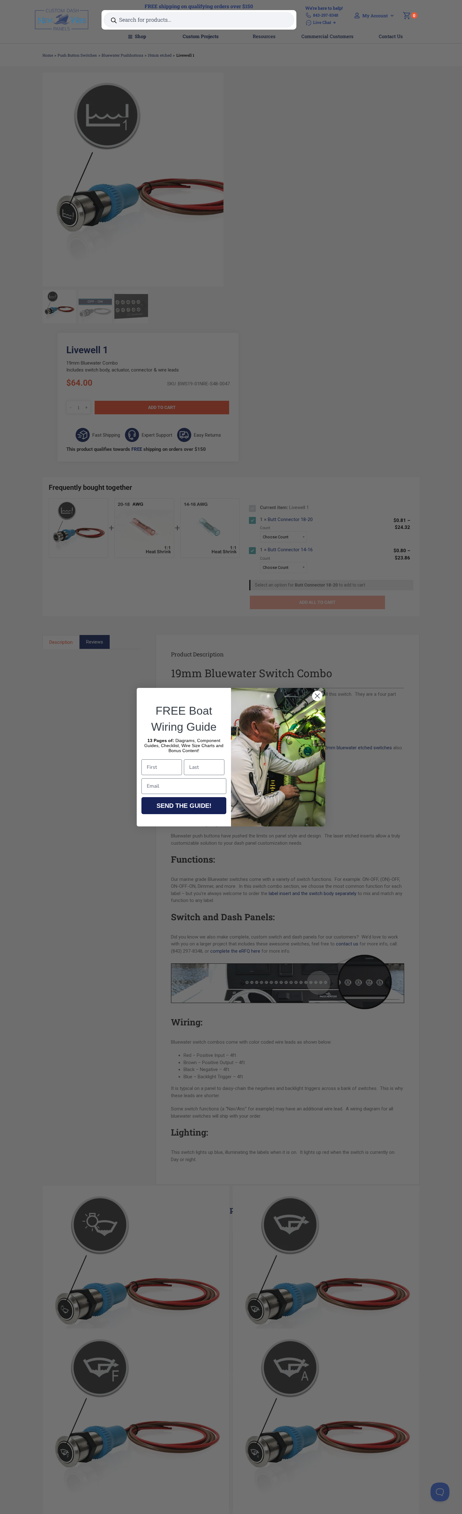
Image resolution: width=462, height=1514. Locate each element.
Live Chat (322, 22)
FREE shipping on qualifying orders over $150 (199, 6)
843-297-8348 (325, 15)
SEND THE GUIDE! (184, 805)
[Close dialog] (317, 695)
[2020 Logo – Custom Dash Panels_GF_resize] (61, 11)
